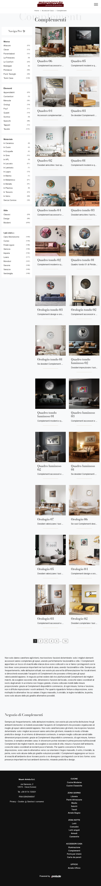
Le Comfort (8, 62)
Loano (6, 257)
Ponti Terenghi (10, 74)
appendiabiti (9, 92)
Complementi (62, 11)
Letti (74, 824)
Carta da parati (74, 857)
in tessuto (8, 192)
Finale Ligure (9, 245)
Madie (74, 803)
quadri (6, 113)
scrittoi (7, 117)
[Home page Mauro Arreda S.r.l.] (50, 4)
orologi (7, 105)
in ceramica (9, 143)
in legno (7, 172)
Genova (7, 249)
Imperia (7, 253)
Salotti (74, 806)
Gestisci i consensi (35, 802)
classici (7, 214)
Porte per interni (74, 854)
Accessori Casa (48, 11)
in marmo (7, 176)
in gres (7, 155)
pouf (6, 109)
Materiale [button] (8, 139)
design (6, 219)
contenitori (8, 96)
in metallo (8, 184)
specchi (7, 121)
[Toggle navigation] (96, 5)
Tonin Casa (8, 78)
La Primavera (9, 58)
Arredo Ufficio (74, 868)
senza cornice (10, 200)
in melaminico (9, 180)
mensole (7, 101)
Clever (6, 50)
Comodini (74, 827)
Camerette (74, 837)
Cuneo (6, 241)
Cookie (21, 802)
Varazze (7, 269)
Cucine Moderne (74, 782)
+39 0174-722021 (28, 792)
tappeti (7, 125)
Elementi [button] (8, 88)
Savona (7, 265)
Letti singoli (74, 830)
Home (36, 11)
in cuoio (7, 147)
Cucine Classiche (74, 786)
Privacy (13, 802)
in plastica (8, 188)
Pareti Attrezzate (74, 800)
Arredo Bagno (74, 813)
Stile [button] (6, 210)
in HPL (6, 159)
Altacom (7, 46)
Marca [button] (7, 41)
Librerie (74, 797)
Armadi (74, 833)
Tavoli (74, 810)
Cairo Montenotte (11, 237)
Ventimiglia (8, 273)
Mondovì (7, 261)
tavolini (7, 129)
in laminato (8, 168)
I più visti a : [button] (9, 233)
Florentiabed (9, 54)
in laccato (8, 164)
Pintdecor (8, 70)
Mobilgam (8, 66)
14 (65, 641)
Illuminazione (74, 847)
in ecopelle (8, 151)
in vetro (7, 196)
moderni (7, 223)
